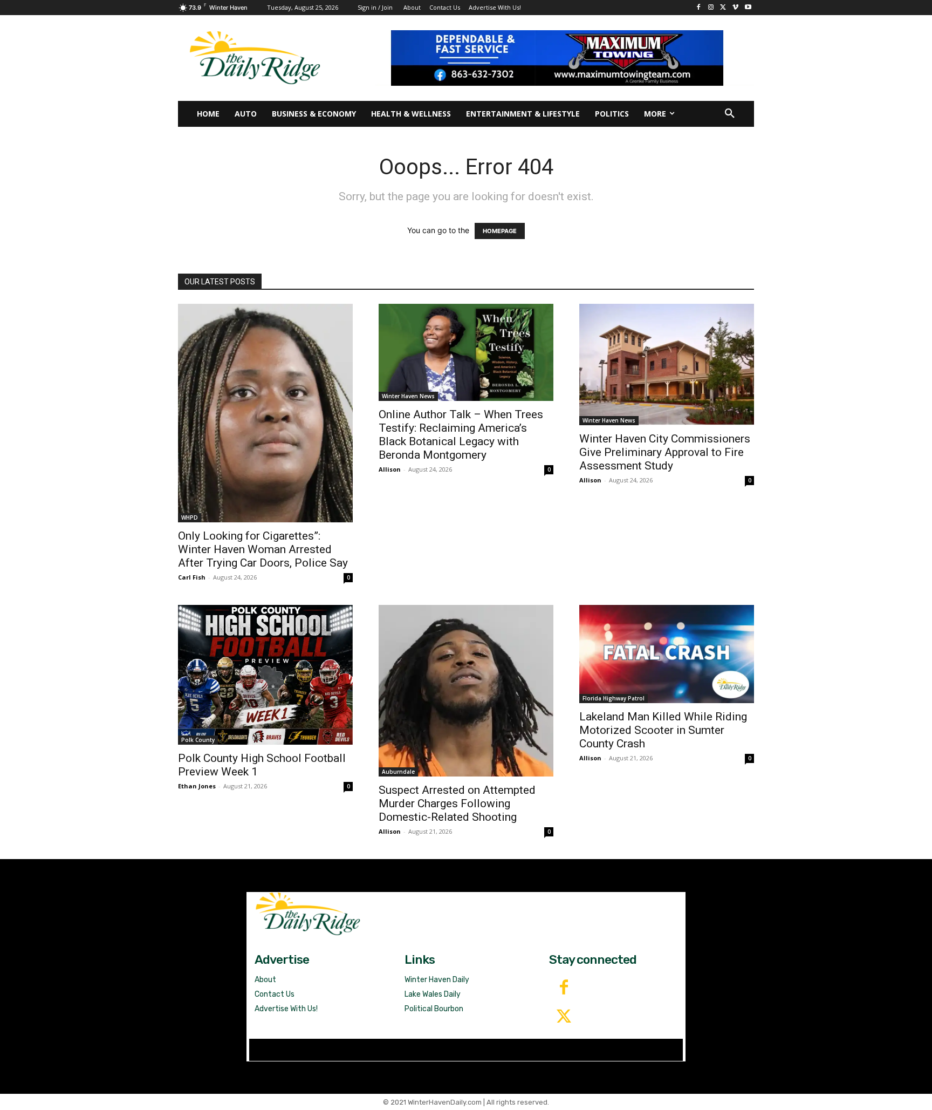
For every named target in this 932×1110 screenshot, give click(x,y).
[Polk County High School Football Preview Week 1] (265, 675)
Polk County (198, 740)
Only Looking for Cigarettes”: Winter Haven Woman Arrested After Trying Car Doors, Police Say (263, 549)
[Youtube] (748, 8)
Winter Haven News (408, 396)
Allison (390, 469)
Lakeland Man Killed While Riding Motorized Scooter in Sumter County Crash (663, 730)
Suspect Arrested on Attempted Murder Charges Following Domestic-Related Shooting (457, 803)
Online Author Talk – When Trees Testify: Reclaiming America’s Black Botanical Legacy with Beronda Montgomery (461, 434)
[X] (723, 8)
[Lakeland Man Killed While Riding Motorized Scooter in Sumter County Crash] (666, 654)
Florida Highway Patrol (613, 698)
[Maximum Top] (564, 57)
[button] (730, 114)
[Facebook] (699, 8)
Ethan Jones (197, 786)
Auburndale (398, 771)
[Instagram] (711, 8)
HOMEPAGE (500, 231)
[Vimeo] (735, 8)
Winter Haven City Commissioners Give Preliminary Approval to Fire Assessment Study (664, 452)
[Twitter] (563, 1017)
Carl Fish (191, 577)
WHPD (189, 517)
